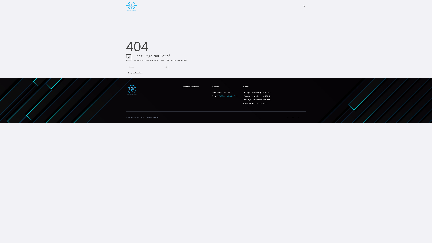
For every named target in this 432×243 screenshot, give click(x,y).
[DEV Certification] (139, 6)
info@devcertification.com (227, 96)
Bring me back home (135, 73)
